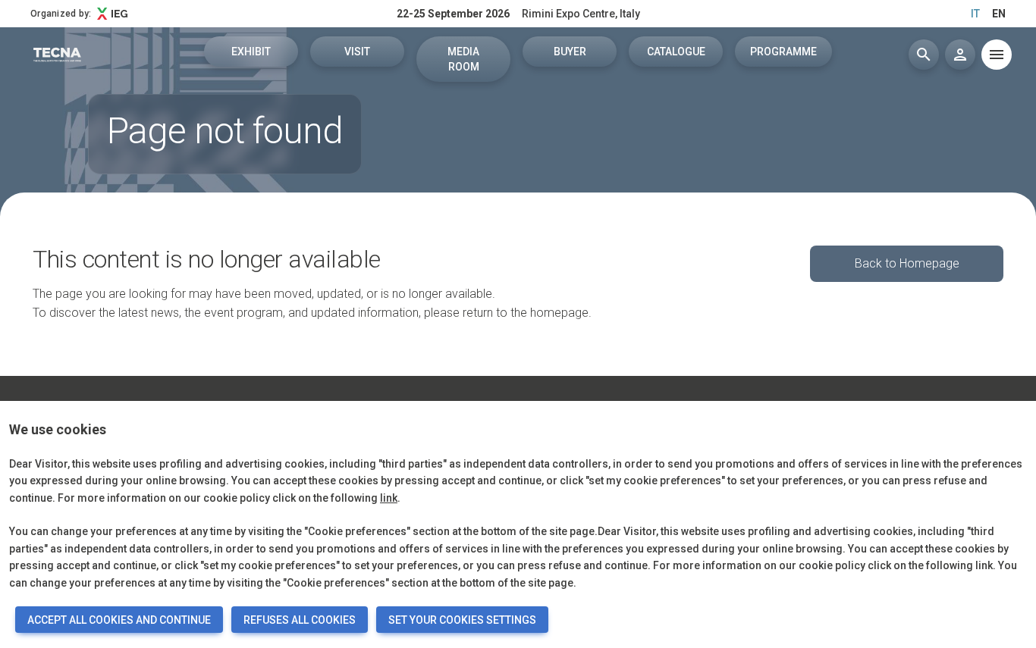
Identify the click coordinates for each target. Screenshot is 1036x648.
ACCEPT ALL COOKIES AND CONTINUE (119, 620)
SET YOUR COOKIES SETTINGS (462, 620)
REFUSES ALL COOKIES (299, 620)
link (388, 498)
